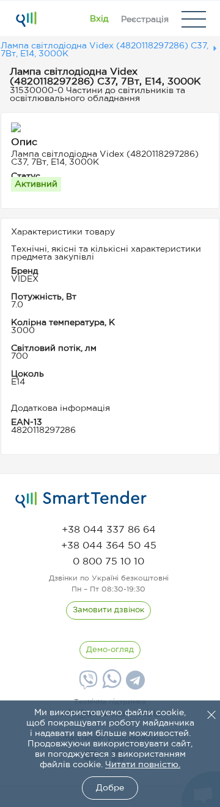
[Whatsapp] (110, 685)
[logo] (81, 499)
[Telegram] (134, 684)
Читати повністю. (142, 764)
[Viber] (87, 684)
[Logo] (26, 19)
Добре (110, 788)
